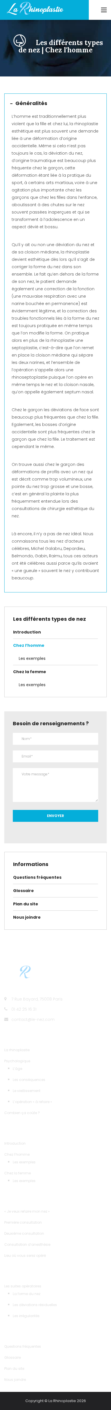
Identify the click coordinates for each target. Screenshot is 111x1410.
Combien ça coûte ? (22, 1112)
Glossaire (23, 890)
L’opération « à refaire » (32, 1101)
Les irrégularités (26, 1315)
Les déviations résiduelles (35, 1304)
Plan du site (25, 904)
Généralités (31, 103)
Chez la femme (29, 672)
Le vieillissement (26, 1090)
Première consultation (23, 1222)
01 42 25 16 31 (23, 1009)
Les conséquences (29, 1079)
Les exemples (32, 658)
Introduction (27, 632)
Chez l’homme (28, 645)
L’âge (17, 1068)
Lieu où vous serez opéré (25, 1255)
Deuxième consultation (24, 1233)
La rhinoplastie (17, 1050)
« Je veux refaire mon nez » (27, 1211)
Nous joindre (27, 917)
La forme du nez (26, 1293)
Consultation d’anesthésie (27, 1244)
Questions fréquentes (37, 877)
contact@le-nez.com (33, 1019)
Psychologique (17, 1061)
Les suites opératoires (22, 1286)
